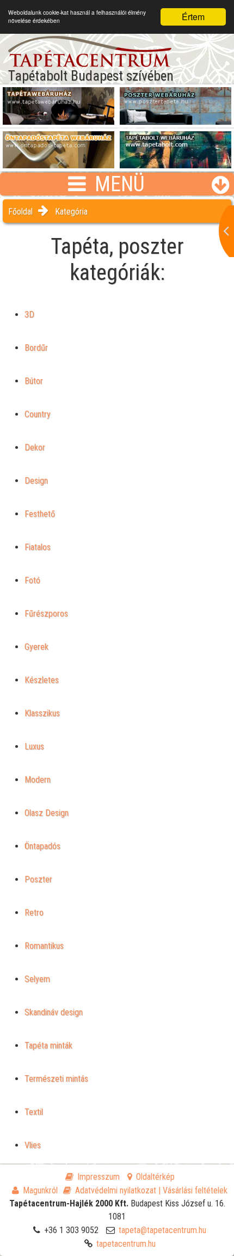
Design (36, 480)
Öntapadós (42, 846)
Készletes (41, 680)
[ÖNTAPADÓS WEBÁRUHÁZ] (58, 143)
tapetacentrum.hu (126, 1244)
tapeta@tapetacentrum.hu (162, 1230)
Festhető (39, 514)
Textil (33, 1112)
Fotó (32, 580)
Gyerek (36, 647)
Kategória (71, 211)
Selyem (37, 979)
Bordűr (36, 348)
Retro (34, 912)
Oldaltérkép (155, 1177)
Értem (193, 16)
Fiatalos (37, 547)
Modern (37, 780)
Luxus (34, 746)
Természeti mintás (56, 1079)
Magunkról (40, 1190)
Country (37, 414)
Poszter (38, 879)
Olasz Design (46, 813)
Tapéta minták (48, 1045)
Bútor (33, 381)
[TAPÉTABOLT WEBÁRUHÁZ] (175, 143)
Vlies (32, 1145)
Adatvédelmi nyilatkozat (115, 1190)
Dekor (34, 447)
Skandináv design (53, 1012)
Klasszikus (42, 713)
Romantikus (44, 946)
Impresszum (98, 1177)
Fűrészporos (46, 613)
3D (29, 314)
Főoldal (20, 211)
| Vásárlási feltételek (192, 1190)
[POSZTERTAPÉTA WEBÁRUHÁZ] (175, 99)
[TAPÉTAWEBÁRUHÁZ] (58, 99)
